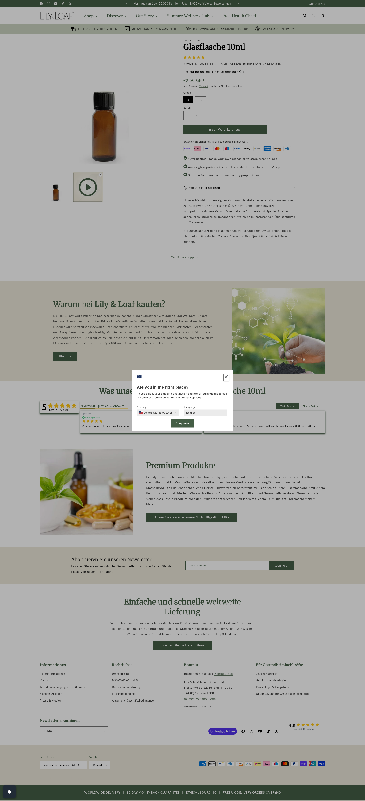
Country (141, 407)
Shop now (182, 423)
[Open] (9, 791)
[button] (226, 378)
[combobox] (155, 413)
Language (190, 407)
